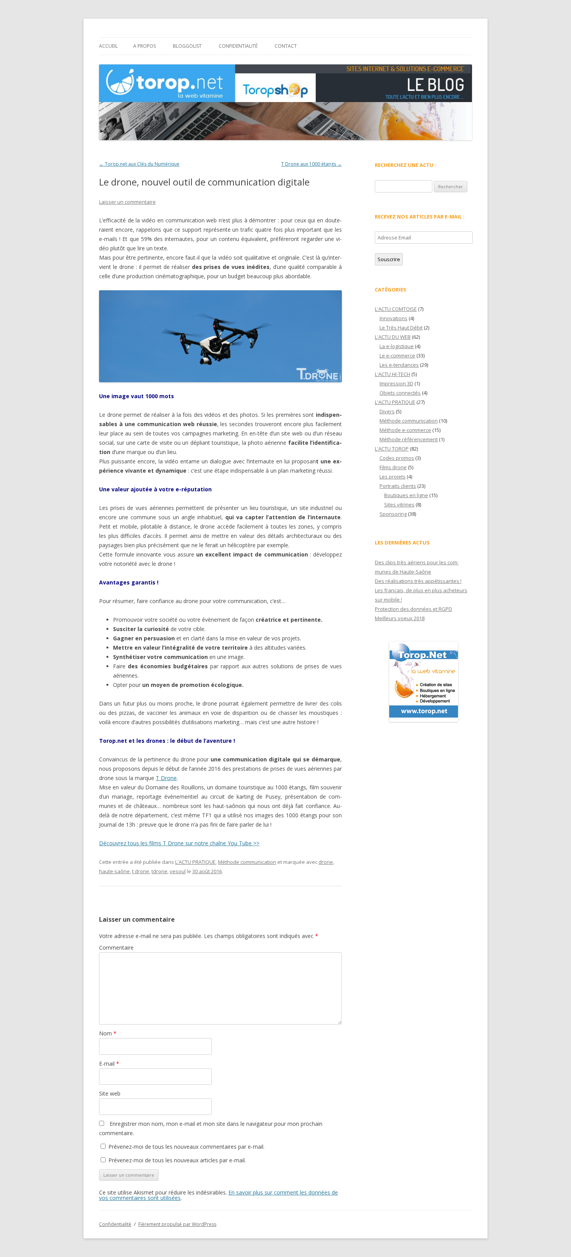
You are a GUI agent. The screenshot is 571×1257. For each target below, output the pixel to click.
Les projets (393, 476)
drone (326, 861)
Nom (108, 1033)
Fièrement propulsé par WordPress (177, 1224)
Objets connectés (400, 392)
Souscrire (389, 259)
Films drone (393, 467)
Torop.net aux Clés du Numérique (139, 164)
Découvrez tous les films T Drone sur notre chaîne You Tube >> (179, 843)
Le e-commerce (397, 355)
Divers (387, 411)
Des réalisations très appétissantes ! (418, 580)
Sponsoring (393, 513)
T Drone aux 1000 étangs (311, 164)
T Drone (166, 778)
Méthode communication (247, 861)
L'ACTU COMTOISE (396, 308)
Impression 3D (396, 383)
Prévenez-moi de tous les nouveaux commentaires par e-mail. (186, 1146)
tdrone (159, 871)
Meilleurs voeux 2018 (400, 618)
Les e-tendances (399, 364)
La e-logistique (397, 346)
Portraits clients (398, 485)
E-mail (109, 1063)
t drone (140, 871)
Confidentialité (238, 46)
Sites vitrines (399, 504)
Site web (109, 1093)
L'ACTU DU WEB (393, 336)
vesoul (178, 871)
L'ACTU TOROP (392, 448)
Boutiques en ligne (406, 495)
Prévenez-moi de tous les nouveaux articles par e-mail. (177, 1160)
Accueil (108, 46)
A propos (144, 46)
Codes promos (397, 457)
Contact (286, 46)
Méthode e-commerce (405, 430)
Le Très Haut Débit (401, 327)
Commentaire (116, 947)
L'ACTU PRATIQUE (195, 861)
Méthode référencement (409, 439)
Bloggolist (187, 46)
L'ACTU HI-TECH (392, 374)
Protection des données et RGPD (413, 608)
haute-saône (114, 871)
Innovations (393, 318)
